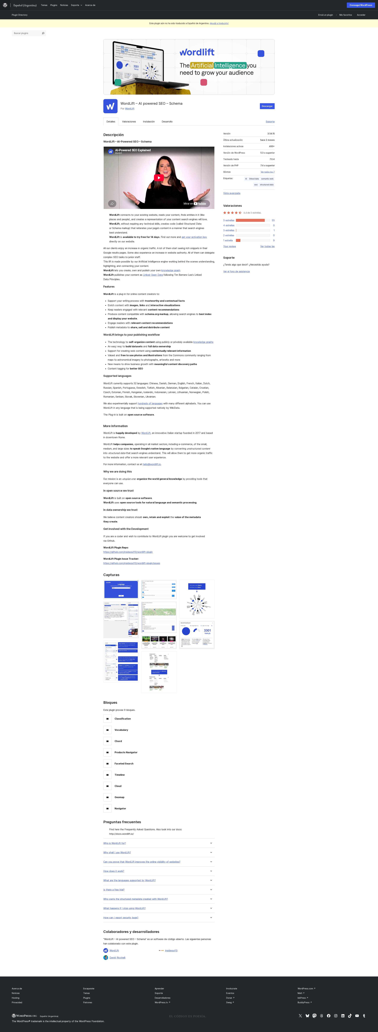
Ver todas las (267, 246)
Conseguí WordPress (361, 5)
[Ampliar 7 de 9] (172, 655)
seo (256, 185)
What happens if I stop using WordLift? (124, 908)
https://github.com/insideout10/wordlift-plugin (128, 551)
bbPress (303, 998)
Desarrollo (167, 121)
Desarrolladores (162, 998)
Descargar (267, 106)
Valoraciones (129, 121)
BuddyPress (305, 1002)
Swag (230, 1002)
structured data (266, 185)
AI (246, 179)
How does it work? (113, 871)
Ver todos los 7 (268, 172)
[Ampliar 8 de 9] (210, 583)
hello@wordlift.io (152, 464)
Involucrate (231, 988)
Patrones (87, 1002)
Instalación (149, 121)
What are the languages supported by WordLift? (129, 880)
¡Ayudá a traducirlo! (219, 23)
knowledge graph (170, 270)
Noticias (16, 993)
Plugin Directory (19, 15)
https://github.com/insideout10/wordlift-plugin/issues (131, 563)
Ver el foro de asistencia (236, 271)
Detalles (110, 121)
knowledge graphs (203, 342)
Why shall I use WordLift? (117, 852)
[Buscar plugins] (43, 33)
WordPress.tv (162, 1002)
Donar (230, 998)
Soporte (270, 121)
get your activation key (194, 237)
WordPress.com (307, 988)
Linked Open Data (153, 274)
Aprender (159, 988)
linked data (254, 179)
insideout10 (171, 950)
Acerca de (17, 988)
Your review (229, 246)
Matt (301, 993)
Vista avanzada (231, 193)
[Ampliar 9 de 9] (210, 624)
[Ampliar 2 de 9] (134, 605)
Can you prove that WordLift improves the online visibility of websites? (141, 861)
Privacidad (17, 1002)
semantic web (267, 179)
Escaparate (88, 988)
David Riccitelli (117, 957)
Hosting (15, 998)
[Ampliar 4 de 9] (172, 583)
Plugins (86, 998)
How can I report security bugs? (120, 917)
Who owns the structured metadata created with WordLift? (135, 899)
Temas (86, 993)
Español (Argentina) (49, 1016)
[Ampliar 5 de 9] (172, 605)
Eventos (230, 993)
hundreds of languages (150, 403)
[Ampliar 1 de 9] (134, 583)
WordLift (129, 108)
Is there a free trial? (113, 889)
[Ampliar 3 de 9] (134, 644)
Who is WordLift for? (114, 843)
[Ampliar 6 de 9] (172, 639)
